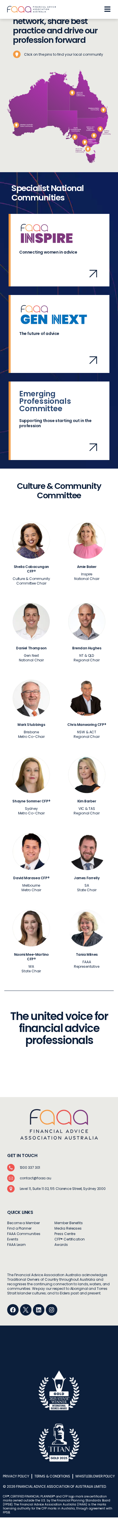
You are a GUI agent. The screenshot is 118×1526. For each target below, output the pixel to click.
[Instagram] (51, 1310)
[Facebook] (13, 1310)
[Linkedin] (38, 1310)
